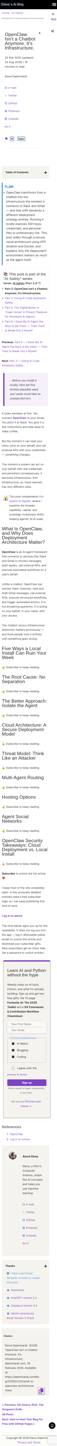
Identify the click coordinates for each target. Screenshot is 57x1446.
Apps (21, 138)
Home (5, 13)
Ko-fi (8, 126)
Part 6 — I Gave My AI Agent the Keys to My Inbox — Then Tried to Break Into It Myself (24, 347)
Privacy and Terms (28, 1442)
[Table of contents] (52, 1425)
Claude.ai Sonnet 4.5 (24, 1305)
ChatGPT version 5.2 (24, 1297)
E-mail (12, 87)
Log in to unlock (12, 915)
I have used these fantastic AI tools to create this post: (23, 1278)
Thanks (10, 1266)
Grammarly (17, 1290)
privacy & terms (17, 1074)
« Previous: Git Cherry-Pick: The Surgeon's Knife (23, 1407)
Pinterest (14, 111)
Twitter (12, 95)
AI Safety (17, 13)
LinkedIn (13, 118)
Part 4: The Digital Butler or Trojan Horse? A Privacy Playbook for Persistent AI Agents (26, 312)
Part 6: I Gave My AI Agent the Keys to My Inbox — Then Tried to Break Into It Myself (24, 326)
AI (12, 138)
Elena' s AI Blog (12, 4)
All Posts (7, 1414)
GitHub (12, 103)
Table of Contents (16, 172)
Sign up (27, 1082)
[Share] (52, 31)
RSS (53, 19)
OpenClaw (19, 418)
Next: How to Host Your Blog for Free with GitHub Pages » (22, 1421)
